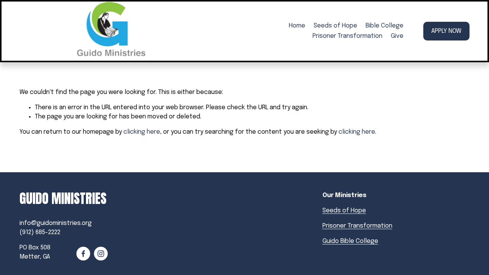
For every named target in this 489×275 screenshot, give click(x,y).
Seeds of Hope (335, 26)
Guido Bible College (350, 241)
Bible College (384, 26)
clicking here (141, 132)
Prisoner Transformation (347, 36)
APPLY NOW (446, 31)
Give (397, 36)
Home (297, 26)
